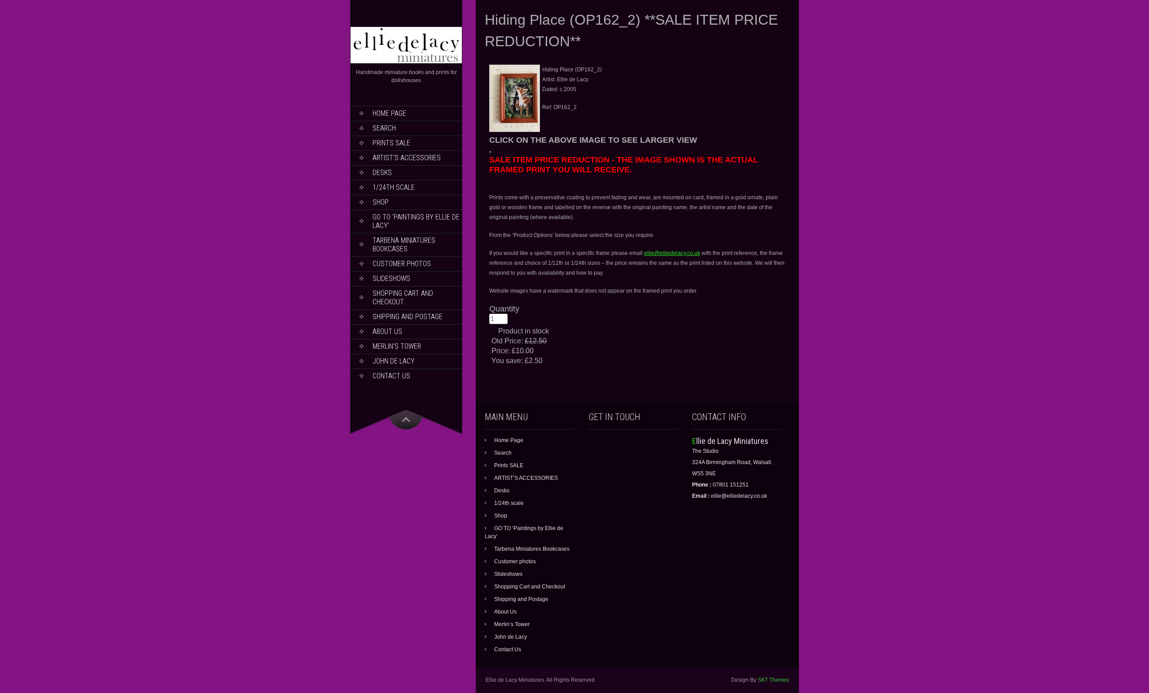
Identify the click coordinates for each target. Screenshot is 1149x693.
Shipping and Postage (408, 316)
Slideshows (391, 278)
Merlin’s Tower (397, 346)
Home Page (389, 113)
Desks (382, 172)
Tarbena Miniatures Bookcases (404, 244)
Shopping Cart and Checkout (403, 297)
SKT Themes (773, 680)
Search (384, 128)
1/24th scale (394, 187)
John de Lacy (394, 361)
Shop (381, 202)
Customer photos (402, 263)
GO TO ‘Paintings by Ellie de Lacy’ (416, 221)
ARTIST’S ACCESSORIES (407, 158)
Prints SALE (391, 143)
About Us (387, 331)
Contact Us (391, 376)
